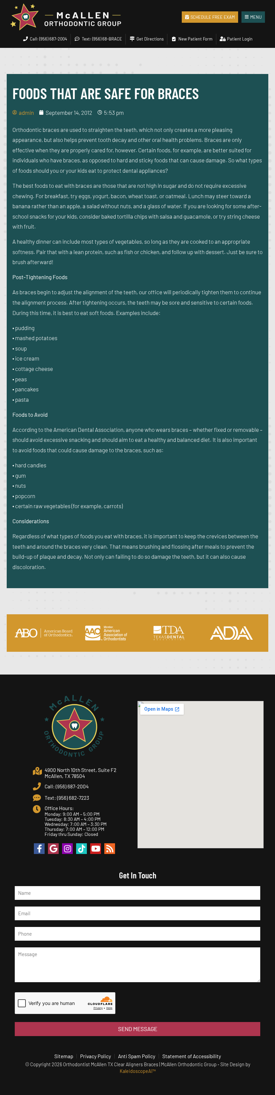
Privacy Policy (95, 1056)
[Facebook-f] (39, 848)
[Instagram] (67, 848)
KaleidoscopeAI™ (138, 1071)
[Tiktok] (81, 848)
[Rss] (109, 848)
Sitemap (63, 1056)
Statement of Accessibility (191, 1056)
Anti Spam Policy (136, 1056)
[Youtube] (95, 848)
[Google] (53, 848)
